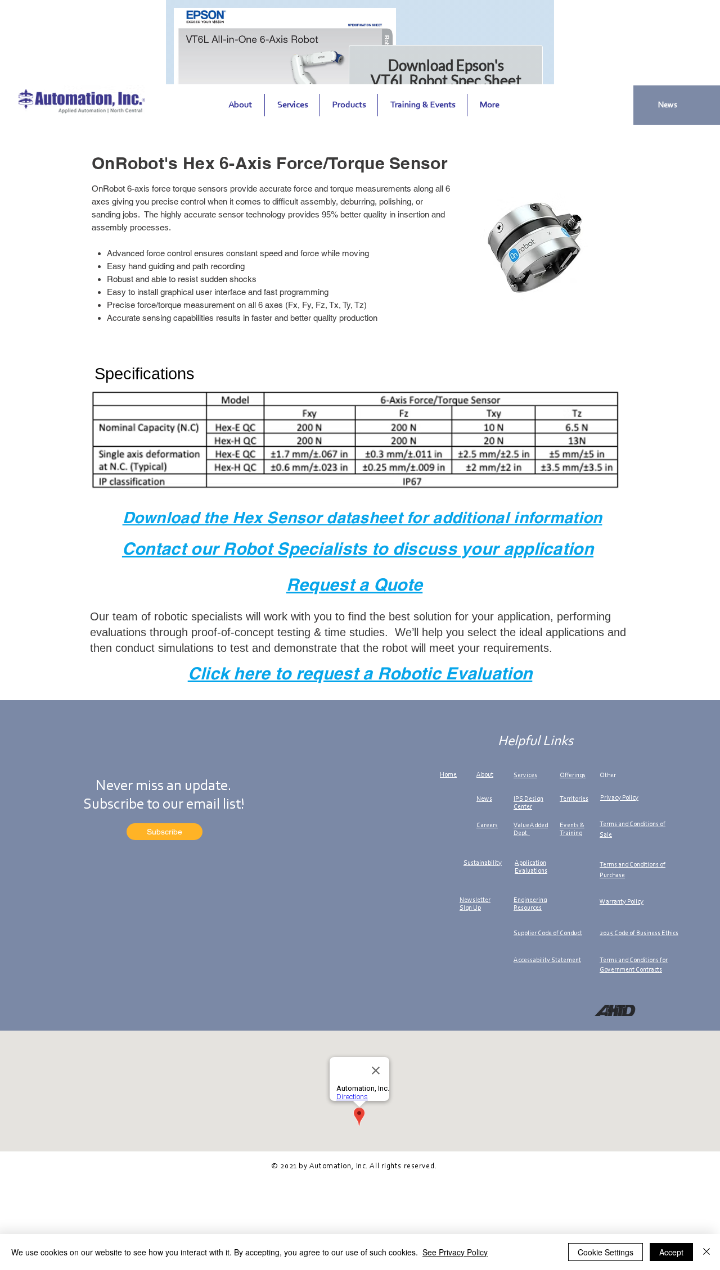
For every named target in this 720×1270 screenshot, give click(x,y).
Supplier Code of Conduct (548, 933)
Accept (671, 1252)
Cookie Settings (605, 1252)
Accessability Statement (547, 960)
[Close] (706, 1252)
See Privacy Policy (455, 1252)
